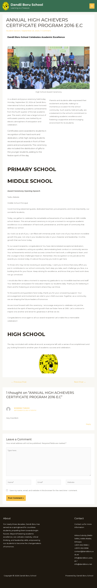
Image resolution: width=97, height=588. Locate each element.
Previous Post (18, 382)
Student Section (13, 31)
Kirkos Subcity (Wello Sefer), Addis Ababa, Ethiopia (83, 538)
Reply (88, 424)
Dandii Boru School (27, 5)
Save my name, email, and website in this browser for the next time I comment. (43, 490)
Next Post (80, 382)
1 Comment (46, 31)
